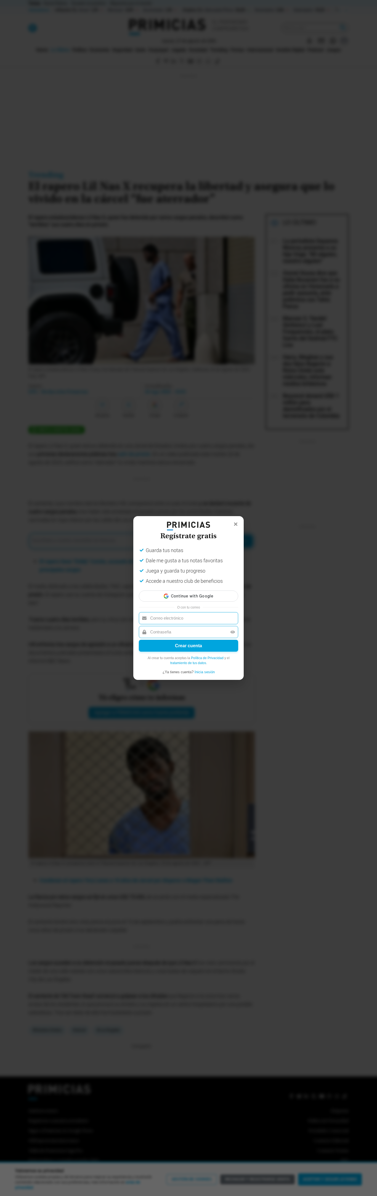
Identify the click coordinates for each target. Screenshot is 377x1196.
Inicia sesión (205, 672)
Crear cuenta (188, 645)
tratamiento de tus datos (188, 663)
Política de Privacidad (207, 658)
